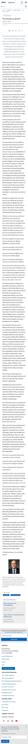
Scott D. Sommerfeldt (9, 608)
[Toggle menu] (25, 2)
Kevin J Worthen (8, 619)
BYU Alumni (5, 704)
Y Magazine (5, 710)
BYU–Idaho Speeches (8, 678)
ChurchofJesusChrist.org (9, 701)
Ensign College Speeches (9, 684)
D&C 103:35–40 (16, 280)
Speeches (11, 2)
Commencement (7, 15)
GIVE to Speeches (8, 668)
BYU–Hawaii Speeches (8, 675)
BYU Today (5, 707)
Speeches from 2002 (15, 595)
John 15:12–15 (20, 483)
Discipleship (6, 595)
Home (3, 10)
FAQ (3, 665)
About (3, 662)
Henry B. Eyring (16, 10)
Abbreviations (6, 659)
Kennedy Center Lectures (9, 689)
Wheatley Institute (7, 692)
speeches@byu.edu (7, 656)
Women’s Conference (8, 687)
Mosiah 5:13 (11, 421)
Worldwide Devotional (8, 695)
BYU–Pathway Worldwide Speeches (11, 681)
